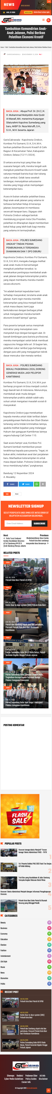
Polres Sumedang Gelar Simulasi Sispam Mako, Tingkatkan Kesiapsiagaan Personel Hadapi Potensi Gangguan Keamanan (24, 677)
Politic (3, 984)
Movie (3, 967)
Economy (4, 934)
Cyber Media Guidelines (13, 1079)
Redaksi (20, 1075)
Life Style (4, 962)
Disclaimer (43, 1079)
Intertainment (6, 956)
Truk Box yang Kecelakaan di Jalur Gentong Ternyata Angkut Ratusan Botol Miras (34, 879)
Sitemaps (10, 1075)
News (3, 973)
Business (4, 928)
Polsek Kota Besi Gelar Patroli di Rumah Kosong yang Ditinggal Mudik (33, 902)
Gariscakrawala (32, 1088)
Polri (16, 494)
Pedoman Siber (31, 1075)
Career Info (26, 1082)
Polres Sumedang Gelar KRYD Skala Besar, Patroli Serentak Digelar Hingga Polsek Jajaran (25, 654)
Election (3, 945)
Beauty (3, 923)
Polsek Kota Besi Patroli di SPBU (19, 580)
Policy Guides (31, 1079)
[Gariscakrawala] (26, 1070)
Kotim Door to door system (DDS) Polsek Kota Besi (26, 605)
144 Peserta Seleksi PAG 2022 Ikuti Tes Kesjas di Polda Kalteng (35, 865)
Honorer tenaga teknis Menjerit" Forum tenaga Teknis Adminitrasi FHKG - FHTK (33, 851)
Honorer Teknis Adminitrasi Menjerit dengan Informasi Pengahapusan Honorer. (26, 893)
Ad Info (42, 1075)
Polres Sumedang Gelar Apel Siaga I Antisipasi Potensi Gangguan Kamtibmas (24, 704)
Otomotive (4, 978)
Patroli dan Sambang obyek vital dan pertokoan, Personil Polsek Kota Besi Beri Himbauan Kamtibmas (24, 627)
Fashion (3, 950)
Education (4, 939)
